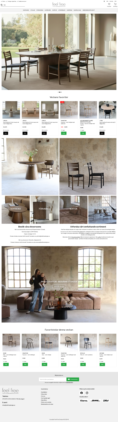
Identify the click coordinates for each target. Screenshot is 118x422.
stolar (87, 233)
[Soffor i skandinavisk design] (59, 52)
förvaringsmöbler (76, 237)
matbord (81, 231)
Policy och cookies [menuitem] (46, 402)
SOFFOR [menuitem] (54, 10)
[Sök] (1, 4)
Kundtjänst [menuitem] (44, 392)
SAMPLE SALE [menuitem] (77, 10)
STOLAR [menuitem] (33, 10)
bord (82, 233)
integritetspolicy (69, 382)
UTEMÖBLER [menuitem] (61, 10)
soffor (99, 237)
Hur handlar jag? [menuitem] (45, 398)
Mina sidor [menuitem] (44, 394)
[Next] (115, 52)
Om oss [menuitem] (43, 396)
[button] (109, 5)
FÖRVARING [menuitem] (40, 10)
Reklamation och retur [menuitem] (47, 404)
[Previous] (3, 52)
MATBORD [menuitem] (26, 10)
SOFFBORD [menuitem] (48, 10)
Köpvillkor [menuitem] (44, 400)
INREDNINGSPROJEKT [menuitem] (89, 10)
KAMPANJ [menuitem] (69, 10)
